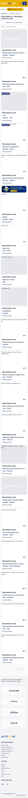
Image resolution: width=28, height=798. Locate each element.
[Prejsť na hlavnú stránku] (8, 3)
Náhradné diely (4, 757)
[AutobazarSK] (14, 712)
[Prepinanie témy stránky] (20, 3)
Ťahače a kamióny (5, 753)
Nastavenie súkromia (6, 774)
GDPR (2, 770)
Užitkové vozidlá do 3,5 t (6, 747)
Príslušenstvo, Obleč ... (16, 9)
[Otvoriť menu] (24, 3)
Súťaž (2, 772)
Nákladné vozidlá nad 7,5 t (7, 751)
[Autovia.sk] (14, 701)
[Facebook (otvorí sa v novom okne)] (3, 784)
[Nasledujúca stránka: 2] (25, 669)
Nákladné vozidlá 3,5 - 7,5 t (7, 749)
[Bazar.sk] (14, 722)
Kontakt (3, 764)
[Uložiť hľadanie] (3, 26)
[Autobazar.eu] (14, 690)
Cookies (3, 766)
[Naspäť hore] (3, 669)
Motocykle (3, 755)
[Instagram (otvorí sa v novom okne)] (7, 784)
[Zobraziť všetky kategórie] (25, 9)
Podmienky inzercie (5, 768)
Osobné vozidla (4, 745)
